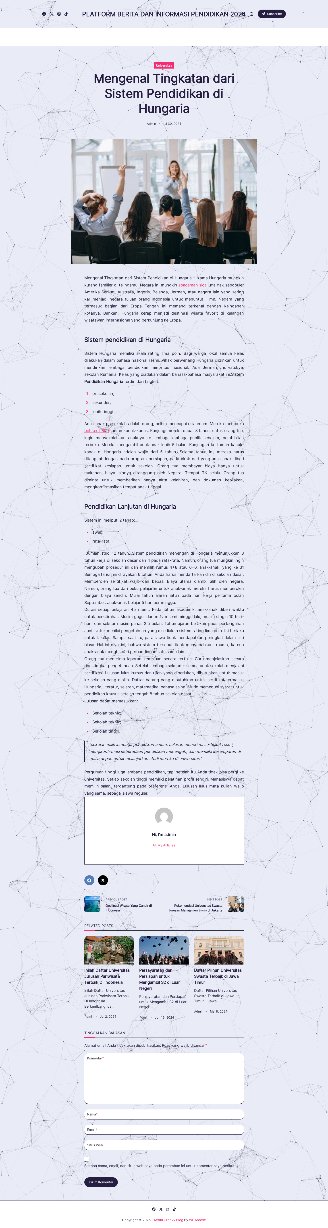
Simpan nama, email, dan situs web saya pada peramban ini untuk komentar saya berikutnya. (162, 1166)
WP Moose (197, 1220)
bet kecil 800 (96, 430)
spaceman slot (192, 285)
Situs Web (95, 1145)
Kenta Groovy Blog (168, 1220)
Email (92, 1130)
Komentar (95, 1058)
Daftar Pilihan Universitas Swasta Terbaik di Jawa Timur (218, 976)
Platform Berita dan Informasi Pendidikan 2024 (164, 14)
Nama (92, 1114)
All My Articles (164, 845)
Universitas (164, 65)
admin (151, 123)
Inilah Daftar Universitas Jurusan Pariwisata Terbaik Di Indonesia (107, 976)
